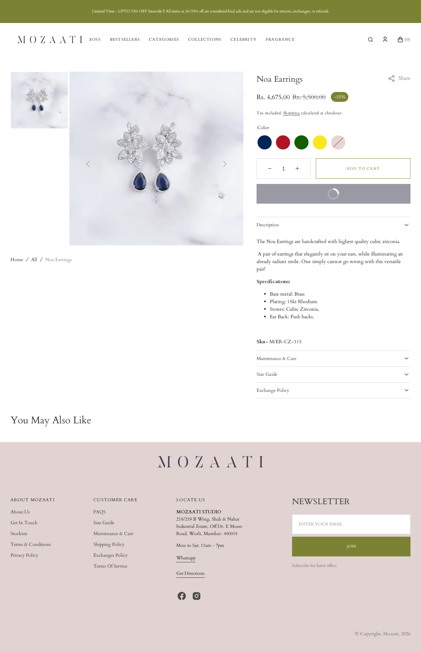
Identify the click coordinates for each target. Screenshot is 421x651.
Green (301, 142)
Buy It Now (303, 197)
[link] (210, 462)
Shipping (291, 113)
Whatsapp (185, 558)
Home (17, 260)
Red (283, 142)
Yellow (320, 142)
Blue (265, 142)
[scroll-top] (406, 636)
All (34, 260)
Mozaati (391, 634)
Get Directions (190, 573)
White (338, 142)
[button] (370, 39)
